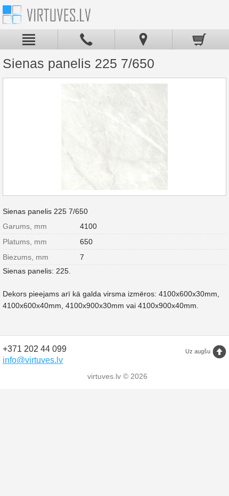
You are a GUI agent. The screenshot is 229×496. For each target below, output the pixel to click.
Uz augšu (197, 351)
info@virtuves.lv (33, 360)
